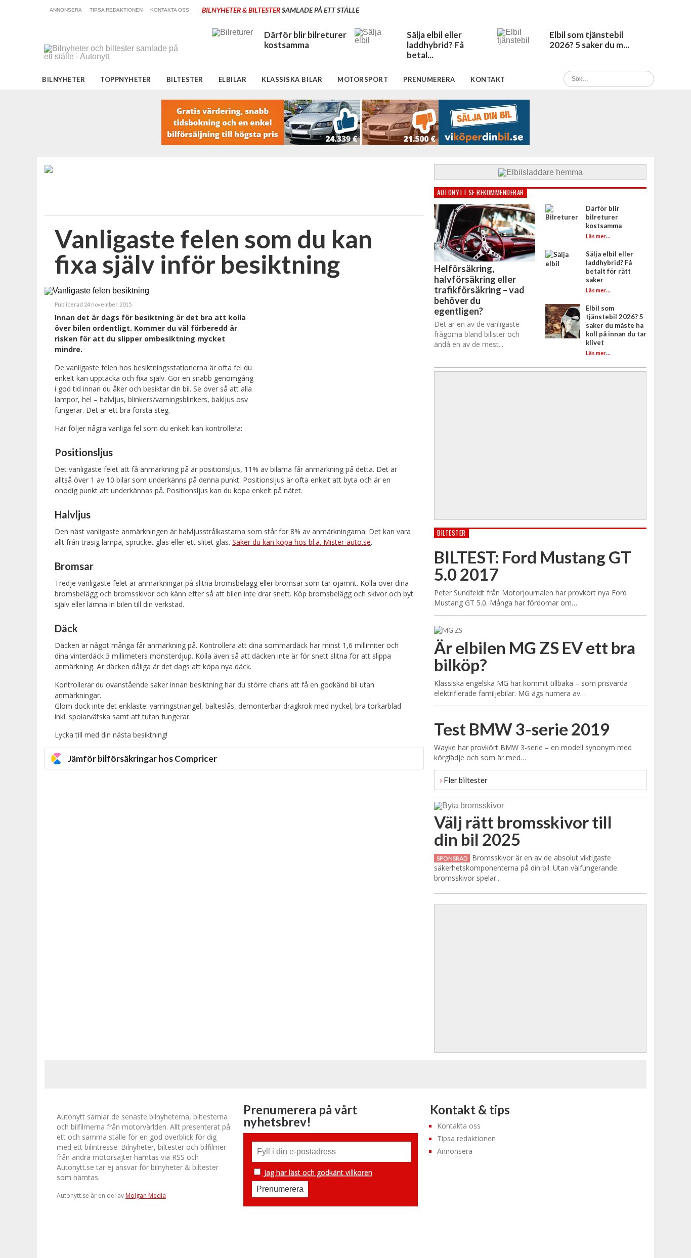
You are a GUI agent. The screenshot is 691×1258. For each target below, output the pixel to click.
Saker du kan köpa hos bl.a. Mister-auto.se (301, 542)
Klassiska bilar (292, 79)
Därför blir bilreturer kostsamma (604, 217)
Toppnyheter (125, 79)
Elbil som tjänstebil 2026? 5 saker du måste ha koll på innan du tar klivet (616, 325)
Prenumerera (429, 79)
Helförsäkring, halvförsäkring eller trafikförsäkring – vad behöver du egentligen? (479, 290)
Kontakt (487, 79)
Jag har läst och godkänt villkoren (317, 1172)
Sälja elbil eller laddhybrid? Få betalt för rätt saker (609, 267)
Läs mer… (598, 236)
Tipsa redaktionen (116, 10)
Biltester (184, 79)
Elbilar (233, 79)
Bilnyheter (63, 79)
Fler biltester (464, 780)
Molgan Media (145, 1195)
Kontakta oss (169, 10)
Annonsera (66, 10)
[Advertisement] (338, 370)
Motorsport (362, 79)
